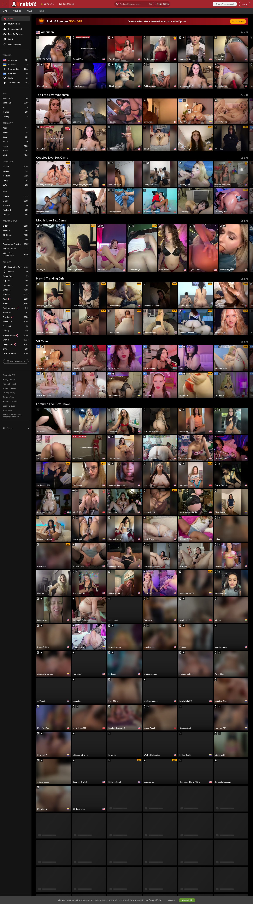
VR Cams (42, 341)
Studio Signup (9, 406)
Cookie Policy (155, 900)
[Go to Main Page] (24, 4)
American (47, 32)
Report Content (9, 384)
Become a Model (10, 402)
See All (244, 32)
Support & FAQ (9, 375)
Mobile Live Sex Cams (51, 220)
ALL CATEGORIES (17, 361)
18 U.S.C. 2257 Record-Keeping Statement (12, 416)
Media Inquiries (9, 388)
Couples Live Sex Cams (52, 157)
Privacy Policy (9, 393)
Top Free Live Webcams (52, 95)
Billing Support (9, 380)
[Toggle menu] (4, 4)
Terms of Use (8, 397)
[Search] (150, 4)
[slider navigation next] (245, 62)
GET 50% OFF (238, 21)
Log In (244, 4)
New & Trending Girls (50, 278)
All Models (7, 410)
